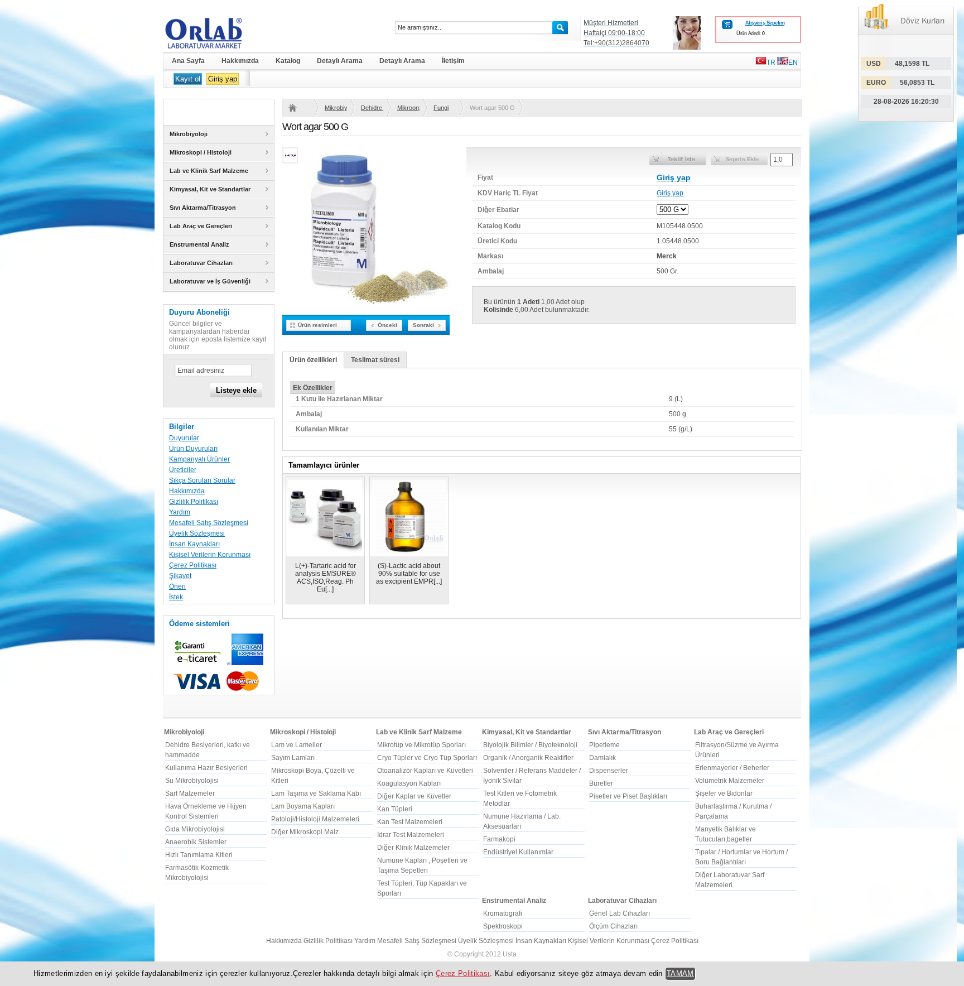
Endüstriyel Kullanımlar (518, 852)
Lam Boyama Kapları (303, 806)
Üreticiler (182, 470)
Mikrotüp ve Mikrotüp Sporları (421, 745)
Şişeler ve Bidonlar (724, 793)
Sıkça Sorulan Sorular (202, 480)
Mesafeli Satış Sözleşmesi (208, 523)
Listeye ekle (236, 390)
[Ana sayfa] (299, 107)
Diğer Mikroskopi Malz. (305, 832)
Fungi (441, 107)
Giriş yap (222, 79)
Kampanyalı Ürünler (199, 459)
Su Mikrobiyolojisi (192, 781)
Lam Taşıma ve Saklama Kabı (316, 793)
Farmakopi (499, 839)
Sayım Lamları (293, 758)
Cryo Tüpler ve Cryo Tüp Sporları (427, 758)
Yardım (179, 512)
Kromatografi (502, 913)
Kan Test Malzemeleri (409, 822)
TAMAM (680, 973)
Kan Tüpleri (394, 809)
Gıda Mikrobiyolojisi (195, 829)
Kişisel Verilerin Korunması (209, 555)
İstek (176, 597)
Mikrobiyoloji (336, 107)
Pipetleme (604, 745)
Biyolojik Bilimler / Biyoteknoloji (530, 745)
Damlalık (602, 758)
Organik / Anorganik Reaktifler (528, 758)
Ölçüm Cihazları (613, 926)
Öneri (177, 586)
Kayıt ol (187, 79)
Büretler (601, 783)
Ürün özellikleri (313, 360)
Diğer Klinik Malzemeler (413, 848)
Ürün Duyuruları (193, 449)
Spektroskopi (503, 926)
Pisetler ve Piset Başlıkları (628, 796)
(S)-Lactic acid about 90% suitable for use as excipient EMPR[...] (409, 573)
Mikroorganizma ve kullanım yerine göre (408, 107)
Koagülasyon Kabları (409, 783)
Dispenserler (608, 771)
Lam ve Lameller (296, 745)
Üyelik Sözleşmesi (197, 533)
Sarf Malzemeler (190, 793)
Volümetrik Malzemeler (729, 781)
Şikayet (180, 576)
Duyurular (184, 438)
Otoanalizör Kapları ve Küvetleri (425, 771)
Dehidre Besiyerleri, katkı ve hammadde (372, 107)
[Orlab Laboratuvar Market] (218, 33)
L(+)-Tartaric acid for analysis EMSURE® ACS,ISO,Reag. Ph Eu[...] (325, 577)
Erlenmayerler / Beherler (732, 768)
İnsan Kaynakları (194, 544)
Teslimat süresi (375, 360)
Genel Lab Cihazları (619, 913)
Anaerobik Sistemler (195, 842)
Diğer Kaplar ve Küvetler (414, 796)
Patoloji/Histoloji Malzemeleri (315, 819)
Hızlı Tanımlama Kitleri (199, 855)
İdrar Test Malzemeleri (410, 835)
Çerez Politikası (192, 565)
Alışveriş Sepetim (764, 23)
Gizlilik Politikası (193, 502)
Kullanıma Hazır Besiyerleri (206, 768)
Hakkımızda (187, 491)
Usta (510, 954)
